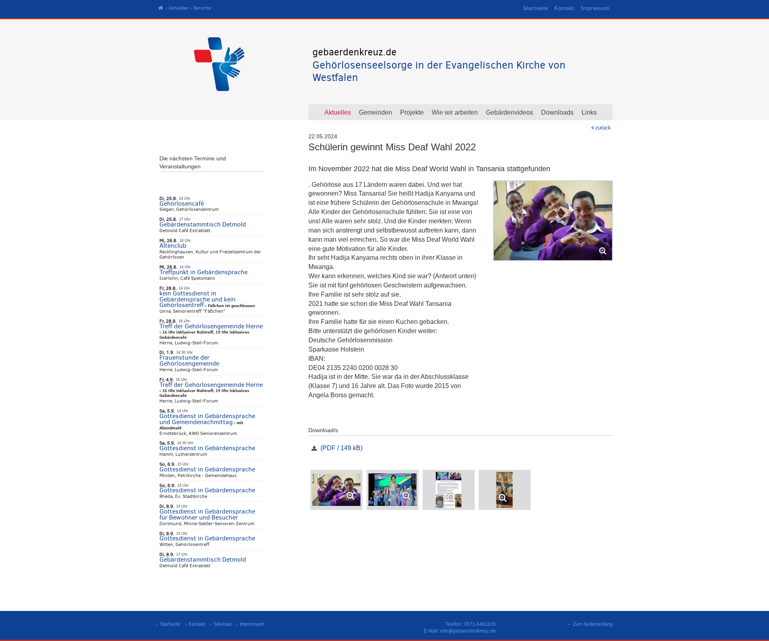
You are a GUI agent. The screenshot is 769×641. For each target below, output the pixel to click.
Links (589, 112)
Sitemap (222, 624)
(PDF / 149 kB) (341, 448)
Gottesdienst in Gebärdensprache (207, 448)
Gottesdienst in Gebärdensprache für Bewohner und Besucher (207, 514)
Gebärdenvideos (509, 112)
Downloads (557, 112)
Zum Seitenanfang (593, 624)
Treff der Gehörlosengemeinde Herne (211, 326)
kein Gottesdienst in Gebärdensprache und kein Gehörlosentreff (197, 299)
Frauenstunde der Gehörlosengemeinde (189, 360)
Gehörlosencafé (181, 203)
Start (160, 8)
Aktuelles (178, 8)
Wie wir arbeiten (455, 112)
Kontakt (564, 8)
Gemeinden (375, 112)
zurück (603, 128)
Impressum (595, 8)
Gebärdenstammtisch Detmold (202, 224)
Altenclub (172, 245)
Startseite (535, 8)
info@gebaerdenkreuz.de (468, 631)
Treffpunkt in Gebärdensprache (203, 272)
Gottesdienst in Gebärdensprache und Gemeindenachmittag (207, 419)
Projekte (412, 112)
